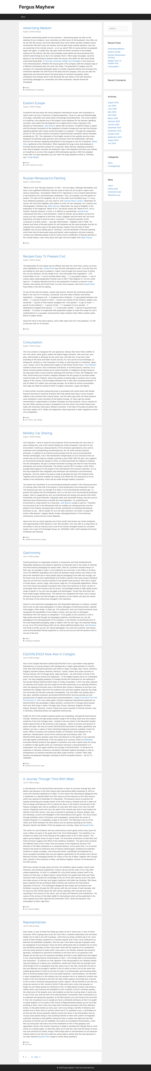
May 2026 (112, 112)
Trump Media (32, 157)
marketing (40, 90)
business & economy (32, 765)
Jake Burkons (49, 126)
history (30, 420)
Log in (110, 186)
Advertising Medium (37, 28)
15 (32, 1057)
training (39, 420)
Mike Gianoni (53, 206)
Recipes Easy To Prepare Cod (44, 256)
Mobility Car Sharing (37, 433)
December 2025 (114, 128)
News (27, 87)
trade (42, 765)
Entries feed (113, 189)
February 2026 (114, 121)
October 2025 (113, 134)
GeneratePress (88, 1068)
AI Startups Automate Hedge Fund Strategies (62, 61)
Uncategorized (114, 166)
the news (28, 1044)
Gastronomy (31, 553)
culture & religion (33, 909)
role (35, 420)
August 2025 (113, 140)
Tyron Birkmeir (90, 365)
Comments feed (114, 192)
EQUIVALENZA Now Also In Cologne (49, 654)
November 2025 (114, 131)
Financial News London (73, 201)
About (23, 17)
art (26, 420)
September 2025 (115, 137)
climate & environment (33, 539)
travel (27, 165)
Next (37, 1057)
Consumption (32, 342)
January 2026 (113, 125)
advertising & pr (30, 90)
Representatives (34, 922)
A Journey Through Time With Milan (48, 779)
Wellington (88, 740)
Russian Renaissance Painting (44, 178)
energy (43, 539)
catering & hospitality (32, 641)
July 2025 (112, 143)
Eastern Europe (34, 103)
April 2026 (112, 115)
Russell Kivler (82, 211)
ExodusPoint (49, 268)
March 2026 (113, 118)
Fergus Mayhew (36, 7)
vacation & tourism (36, 165)
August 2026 (113, 103)
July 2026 (112, 106)
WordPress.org (114, 195)
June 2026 (112, 109)
